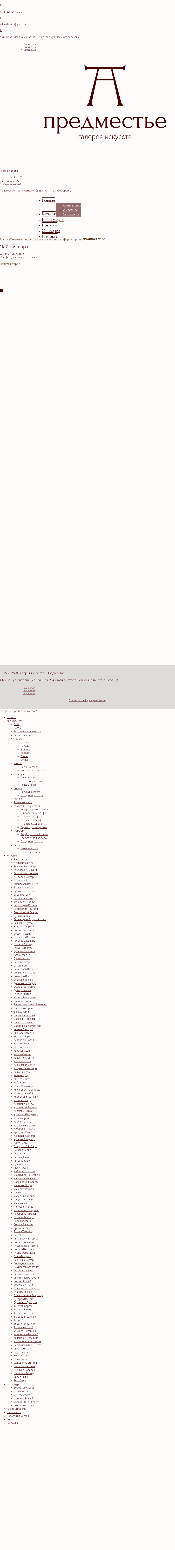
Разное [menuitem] (18, 798)
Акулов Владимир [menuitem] (23, 862)
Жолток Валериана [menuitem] (25, 997)
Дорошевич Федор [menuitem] (25, 983)
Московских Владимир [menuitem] (26, 1210)
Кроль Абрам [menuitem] (21, 1118)
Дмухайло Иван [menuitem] (22, 976)
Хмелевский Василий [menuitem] (26, 1334)
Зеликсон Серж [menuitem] (23, 1391)
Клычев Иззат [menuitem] (21, 1079)
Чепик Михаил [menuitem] (22, 1355)
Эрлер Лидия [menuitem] (21, 1376)
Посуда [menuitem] (18, 788)
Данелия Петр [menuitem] (22, 962)
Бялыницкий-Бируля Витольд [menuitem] (30, 919)
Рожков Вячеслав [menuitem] (24, 1249)
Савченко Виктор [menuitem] (24, 1259)
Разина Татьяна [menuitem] (23, 1231)
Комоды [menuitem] (25, 745)
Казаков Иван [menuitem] (21, 1047)
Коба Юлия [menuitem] (20, 1082)
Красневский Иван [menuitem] (24, 1103)
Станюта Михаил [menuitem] (23, 1291)
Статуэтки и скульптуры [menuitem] (27, 806)
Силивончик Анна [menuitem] (23, 1270)
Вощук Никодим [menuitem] (22, 933)
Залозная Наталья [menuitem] (24, 1015)
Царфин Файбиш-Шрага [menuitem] (27, 1345)
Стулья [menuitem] (25, 759)
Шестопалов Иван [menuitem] (24, 1366)
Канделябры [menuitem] (28, 777)
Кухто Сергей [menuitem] (21, 1143)
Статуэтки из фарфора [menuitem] (34, 837)
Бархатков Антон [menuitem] (23, 887)
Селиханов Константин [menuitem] (27, 1401)
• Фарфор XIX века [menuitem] (31, 823)
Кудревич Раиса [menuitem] (23, 1132)
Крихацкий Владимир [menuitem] (26, 1114)
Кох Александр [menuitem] (22, 1100)
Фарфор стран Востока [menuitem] (34, 834)
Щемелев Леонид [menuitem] (24, 1373)
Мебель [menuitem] (18, 738)
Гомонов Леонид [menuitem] (23, 944)
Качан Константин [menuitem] (24, 1057)
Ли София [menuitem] (19, 1153)
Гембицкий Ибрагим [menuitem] (25, 937)
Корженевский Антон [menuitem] (26, 1093)
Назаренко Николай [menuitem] (25, 1213)
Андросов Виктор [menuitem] (24, 877)
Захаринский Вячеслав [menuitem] (27, 1025)
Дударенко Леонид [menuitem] (24, 986)
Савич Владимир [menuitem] (23, 1256)
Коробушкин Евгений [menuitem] (26, 1096)
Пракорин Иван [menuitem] (22, 1228)
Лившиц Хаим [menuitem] (21, 1157)
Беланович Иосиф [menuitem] (24, 901)
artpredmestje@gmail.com (13, 24)
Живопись (70, 210)
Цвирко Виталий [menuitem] (23, 1348)
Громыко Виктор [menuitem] (23, 947)
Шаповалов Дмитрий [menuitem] (26, 1362)
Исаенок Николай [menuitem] (24, 1040)
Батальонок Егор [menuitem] (23, 898)
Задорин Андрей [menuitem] (23, 1008)
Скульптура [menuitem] (13, 1384)
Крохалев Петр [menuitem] (22, 1121)
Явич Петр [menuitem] (20, 1380)
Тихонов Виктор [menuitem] (23, 1309)
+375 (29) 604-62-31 (11, 11)
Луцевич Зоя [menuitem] (21, 1164)
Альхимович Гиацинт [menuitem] (25, 869)
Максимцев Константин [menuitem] (27, 1174)
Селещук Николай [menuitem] (24, 1263)
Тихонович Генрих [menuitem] (24, 1313)
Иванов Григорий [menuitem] (23, 1029)
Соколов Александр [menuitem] (25, 1405)
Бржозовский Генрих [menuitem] (26, 912)
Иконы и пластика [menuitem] (24, 735)
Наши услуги (53, 219)
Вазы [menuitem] (16, 724)
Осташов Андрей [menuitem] (23, 1398)
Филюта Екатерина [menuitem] (25, 1330)
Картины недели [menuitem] (16, 1408)
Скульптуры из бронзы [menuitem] (34, 827)
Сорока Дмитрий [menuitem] (23, 1284)
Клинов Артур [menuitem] (21, 1075)
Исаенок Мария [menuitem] (22, 1036)
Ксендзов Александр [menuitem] (25, 1125)
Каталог (49, 214)
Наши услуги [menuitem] (14, 1412)
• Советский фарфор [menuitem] (33, 820)
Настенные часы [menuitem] (30, 852)
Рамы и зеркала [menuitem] (23, 802)
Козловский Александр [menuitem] (27, 1089)
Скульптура (71, 214)
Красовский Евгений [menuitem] (25, 1107)
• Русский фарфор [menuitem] (31, 816)
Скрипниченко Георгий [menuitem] (27, 1277)
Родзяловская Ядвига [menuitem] (26, 1245)
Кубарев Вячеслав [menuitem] (24, 1128)
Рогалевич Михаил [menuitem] (24, 1242)
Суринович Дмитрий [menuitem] (25, 1302)
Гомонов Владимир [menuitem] (24, 940)
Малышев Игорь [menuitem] (23, 1185)
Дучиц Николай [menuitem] (22, 990)
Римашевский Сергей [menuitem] (26, 1238)
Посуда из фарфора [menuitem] (32, 795)
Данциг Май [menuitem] (20, 965)
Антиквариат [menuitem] (14, 720)
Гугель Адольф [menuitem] (22, 954)
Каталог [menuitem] (11, 717)
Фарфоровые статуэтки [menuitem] (35, 809)
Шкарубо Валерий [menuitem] (24, 1369)
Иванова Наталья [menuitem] (24, 1033)
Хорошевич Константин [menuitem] (27, 1341)
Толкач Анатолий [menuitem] (23, 1327)
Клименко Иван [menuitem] (22, 1072)
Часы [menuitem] (17, 845)
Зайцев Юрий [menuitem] (22, 1011)
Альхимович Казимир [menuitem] (26, 873)
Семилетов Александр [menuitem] (26, 1266)
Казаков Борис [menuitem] (22, 1043)
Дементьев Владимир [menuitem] (26, 969)
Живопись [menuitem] (13, 855)
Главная (48, 200)
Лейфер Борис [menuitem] (22, 1150)
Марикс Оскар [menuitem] (22, 1192)
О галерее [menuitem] (13, 1419)
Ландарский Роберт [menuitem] (25, 1146)
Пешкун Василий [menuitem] (23, 1224)
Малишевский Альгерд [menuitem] (26, 1178)
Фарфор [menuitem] (19, 830)
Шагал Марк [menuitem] (20, 1359)
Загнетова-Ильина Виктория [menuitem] (30, 1004)
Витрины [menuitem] (26, 742)
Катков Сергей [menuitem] (22, 1054)
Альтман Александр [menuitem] (25, 866)
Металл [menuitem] (18, 763)
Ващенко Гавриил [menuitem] (24, 926)
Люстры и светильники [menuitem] (34, 781)
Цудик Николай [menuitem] (22, 1352)
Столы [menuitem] (24, 756)
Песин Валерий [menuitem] (22, 1220)
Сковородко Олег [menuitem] (24, 1274)
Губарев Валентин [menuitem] (24, 951)
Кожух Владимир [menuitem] (23, 1086)
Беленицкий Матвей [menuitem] (25, 905)
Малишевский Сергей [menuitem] (26, 1181)
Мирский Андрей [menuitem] (23, 1203)
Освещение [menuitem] (21, 774)
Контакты (50, 236)
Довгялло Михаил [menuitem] (23, 979)
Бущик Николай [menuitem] (22, 916)
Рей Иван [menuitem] (19, 1235)
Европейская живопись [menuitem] (27, 731)
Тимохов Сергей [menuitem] (23, 1306)
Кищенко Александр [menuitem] (25, 1068)
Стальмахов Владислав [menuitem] (27, 1288)
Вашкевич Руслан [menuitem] (24, 923)
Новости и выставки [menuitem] (18, 1416)
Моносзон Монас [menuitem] (23, 1206)
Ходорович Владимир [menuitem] (26, 1337)
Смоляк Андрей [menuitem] (22, 1281)
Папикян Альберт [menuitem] (24, 1217)
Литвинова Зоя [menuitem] (22, 1160)
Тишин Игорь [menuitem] (21, 1320)
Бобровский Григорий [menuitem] (26, 908)
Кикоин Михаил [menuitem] (22, 1061)
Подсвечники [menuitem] (28, 784)
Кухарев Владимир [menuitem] (24, 1139)
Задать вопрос (10, 263)
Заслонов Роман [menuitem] (23, 1022)
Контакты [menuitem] (12, 1422)
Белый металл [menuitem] (29, 767)
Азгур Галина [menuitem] (21, 859)
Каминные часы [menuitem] (29, 848)
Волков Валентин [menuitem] (24, 930)
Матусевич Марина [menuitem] (24, 1199)
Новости (49, 225)
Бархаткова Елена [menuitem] (24, 891)
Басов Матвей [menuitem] (22, 894)
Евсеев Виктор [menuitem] (22, 993)
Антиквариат (72, 205)
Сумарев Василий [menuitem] (24, 1299)
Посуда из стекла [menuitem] (30, 791)
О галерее (51, 230)
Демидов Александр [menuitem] (25, 972)
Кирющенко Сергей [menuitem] (25, 1064)
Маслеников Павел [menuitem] (25, 1196)
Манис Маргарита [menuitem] (24, 1189)
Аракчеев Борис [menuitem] (23, 880)
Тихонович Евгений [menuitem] (25, 1316)
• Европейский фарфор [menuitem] (34, 813)
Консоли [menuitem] (25, 749)
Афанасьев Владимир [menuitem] (26, 883)
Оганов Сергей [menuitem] (22, 1394)
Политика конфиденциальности (87, 700)
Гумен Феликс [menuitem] (22, 958)
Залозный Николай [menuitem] (25, 1018)
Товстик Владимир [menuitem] (24, 1323)
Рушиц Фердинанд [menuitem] (24, 1252)
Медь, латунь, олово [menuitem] (32, 770)
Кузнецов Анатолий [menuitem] (25, 1135)
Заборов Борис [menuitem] (23, 1001)
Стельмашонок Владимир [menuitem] (28, 1295)
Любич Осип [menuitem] (21, 1167)
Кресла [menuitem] (25, 752)
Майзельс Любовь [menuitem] (24, 1171)
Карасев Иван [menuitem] (22, 1050)
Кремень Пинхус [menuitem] (23, 1110)
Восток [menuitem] (18, 727)
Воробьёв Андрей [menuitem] (24, 1387)
